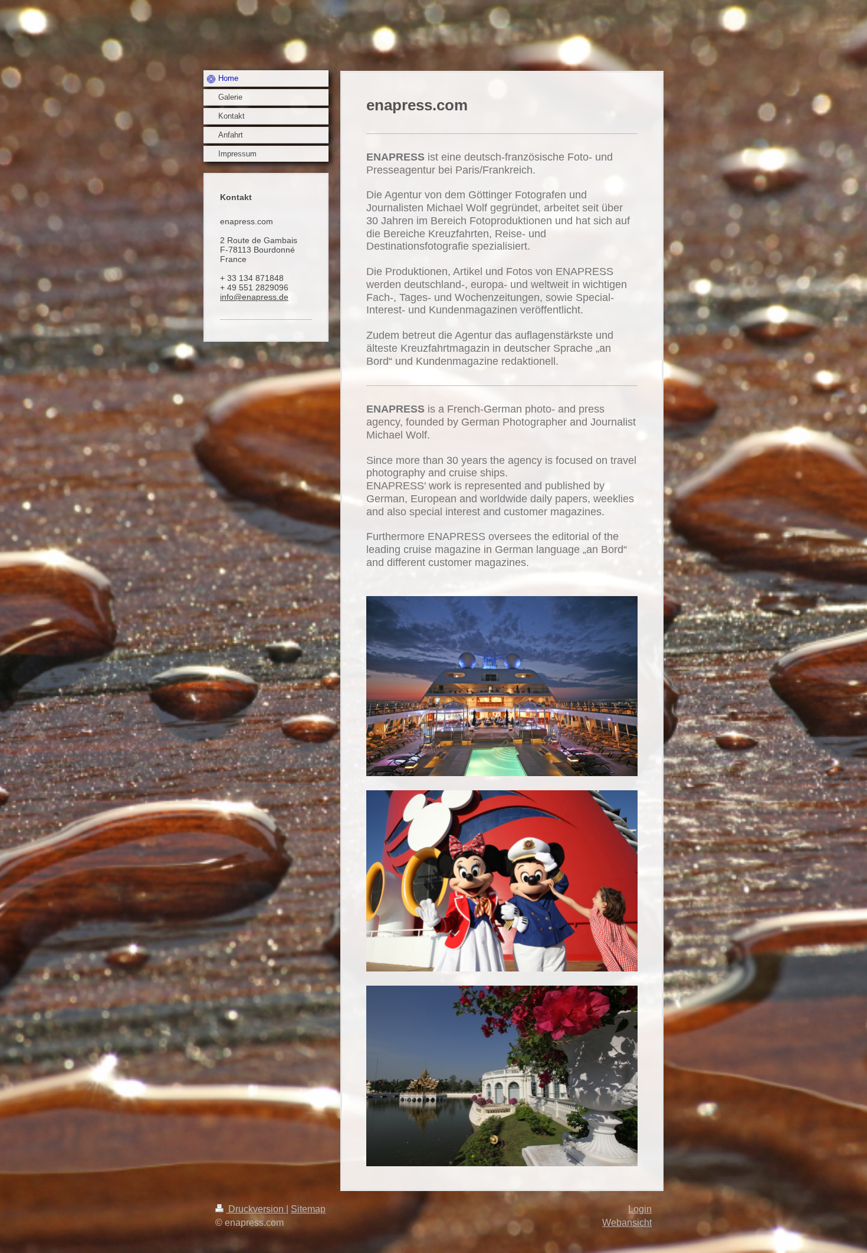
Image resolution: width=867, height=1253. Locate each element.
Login (640, 1209)
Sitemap (308, 1209)
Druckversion (256, 1209)
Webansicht (627, 1223)
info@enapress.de (254, 297)
